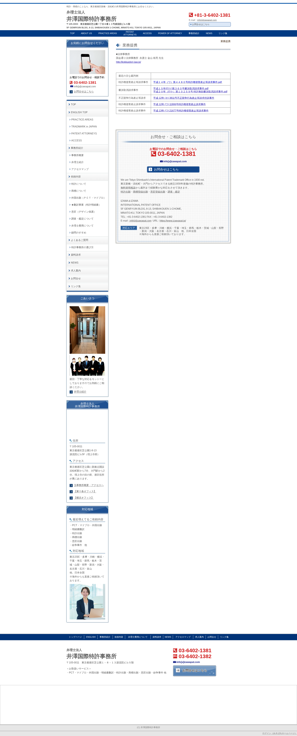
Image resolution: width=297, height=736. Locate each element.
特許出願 (126, 191)
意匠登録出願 (157, 191)
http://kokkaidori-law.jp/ (128, 62)
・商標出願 (76, 537)
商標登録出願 (140, 191)
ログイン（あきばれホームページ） (279, 733)
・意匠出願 (76, 541)
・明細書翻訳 (77, 529)
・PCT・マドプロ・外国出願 (86, 525)
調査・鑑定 (174, 191)
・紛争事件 (76, 545)
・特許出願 (76, 533)
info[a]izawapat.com (207, 20)
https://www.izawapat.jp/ (173, 220)
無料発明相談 (128, 187)
